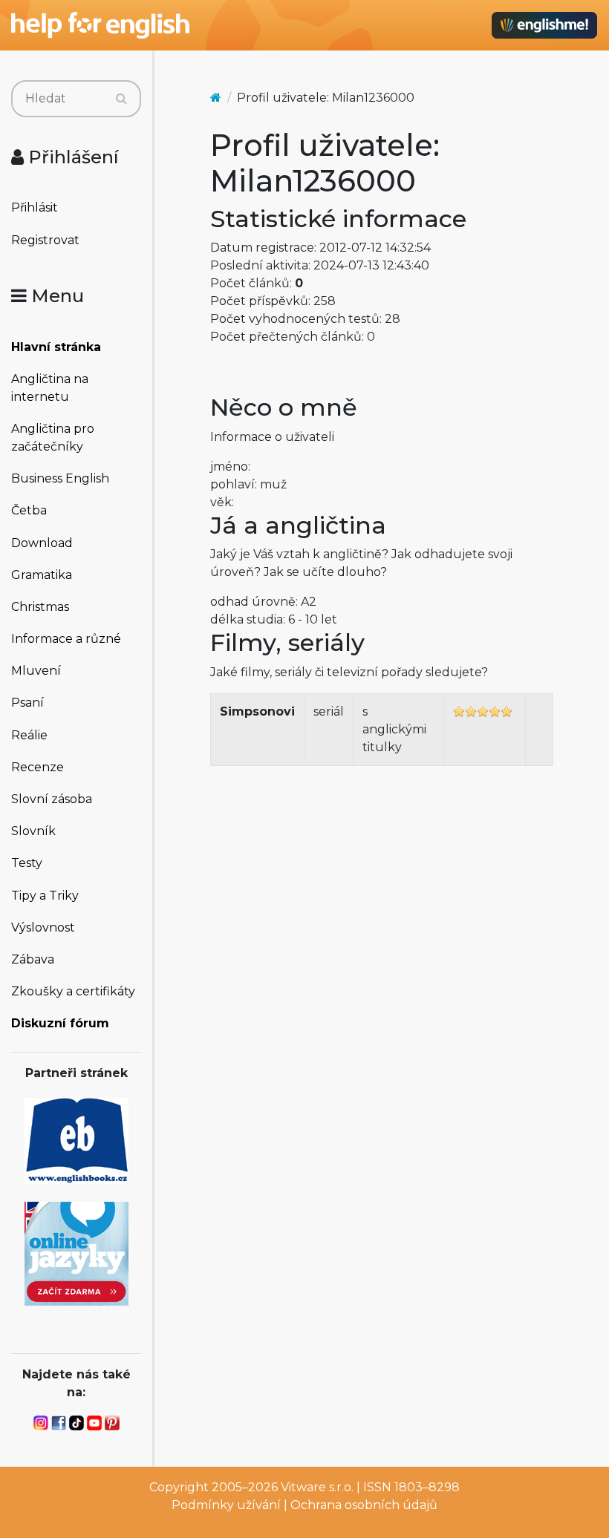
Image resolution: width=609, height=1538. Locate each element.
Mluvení (36, 671)
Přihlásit (34, 207)
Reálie (29, 735)
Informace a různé (66, 639)
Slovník (33, 831)
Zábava (32, 959)
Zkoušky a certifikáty (73, 991)
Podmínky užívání (226, 1505)
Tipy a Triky (45, 896)
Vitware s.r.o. (317, 1487)
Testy (26, 863)
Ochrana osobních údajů (363, 1505)
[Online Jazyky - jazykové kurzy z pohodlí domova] (76, 1253)
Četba (29, 510)
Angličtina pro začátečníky (52, 438)
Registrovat (45, 240)
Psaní (27, 703)
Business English (60, 478)
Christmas (40, 607)
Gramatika (41, 575)
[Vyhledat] (121, 98)
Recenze (37, 767)
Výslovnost (43, 927)
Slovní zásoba (51, 799)
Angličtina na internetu (49, 388)
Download (42, 543)
